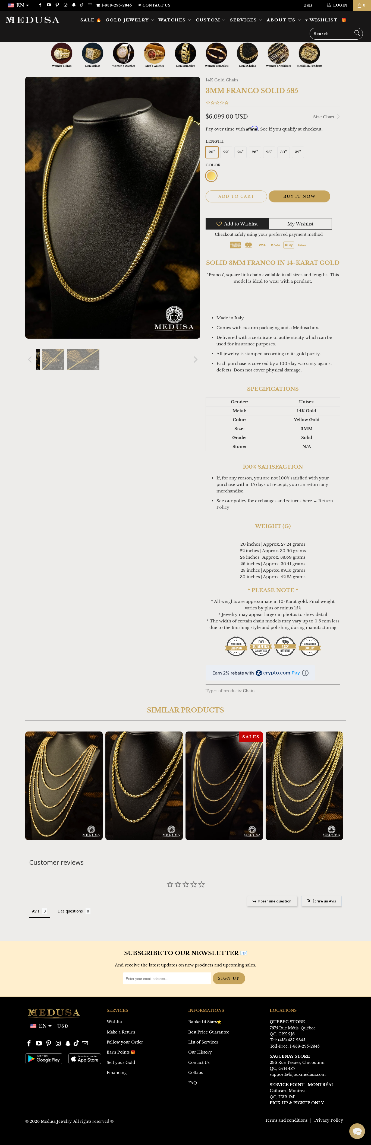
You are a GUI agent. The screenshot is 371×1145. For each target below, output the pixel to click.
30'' (283, 152)
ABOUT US (282, 20)
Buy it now (299, 196)
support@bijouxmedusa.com (298, 1074)
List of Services (203, 1042)
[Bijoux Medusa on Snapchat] (73, 5)
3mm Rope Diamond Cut (304, 785)
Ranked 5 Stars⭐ (204, 1021)
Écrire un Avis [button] (324, 901)
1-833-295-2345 (305, 1046)
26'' (255, 152)
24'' (240, 152)
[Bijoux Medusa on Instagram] (65, 5)
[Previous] (30, 359)
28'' (269, 152)
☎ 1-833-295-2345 (114, 5)
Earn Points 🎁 (121, 1052)
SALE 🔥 (91, 20)
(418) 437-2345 (291, 1040)
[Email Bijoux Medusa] (89, 5)
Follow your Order (125, 1042)
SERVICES (244, 20)
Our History (200, 1052)
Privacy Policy (328, 1120)
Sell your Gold (121, 1062)
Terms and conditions (286, 1120)
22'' (226, 152)
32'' (298, 152)
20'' (212, 152)
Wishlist (114, 1021)
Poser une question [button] (274, 901)
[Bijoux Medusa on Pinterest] (57, 5)
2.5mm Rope (64, 785)
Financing (117, 1072)
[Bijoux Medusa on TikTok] (82, 5)
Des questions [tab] (70, 911)
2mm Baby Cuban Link (224, 785)
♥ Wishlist (321, 20)
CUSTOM (209, 20)
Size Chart (324, 116)
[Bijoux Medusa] (32, 19)
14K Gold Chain (222, 79)
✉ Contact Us (155, 5)
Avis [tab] (35, 911)
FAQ (192, 1082)
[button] (357, 1131)
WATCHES (172, 20)
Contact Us (198, 1062)
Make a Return (121, 1032)
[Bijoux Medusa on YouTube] (48, 5)
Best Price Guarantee (208, 1032)
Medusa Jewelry (56, 1121)
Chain (249, 691)
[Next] (195, 359)
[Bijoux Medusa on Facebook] (39, 5)
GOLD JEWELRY (128, 20)
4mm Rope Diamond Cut (144, 785)
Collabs (195, 1072)
